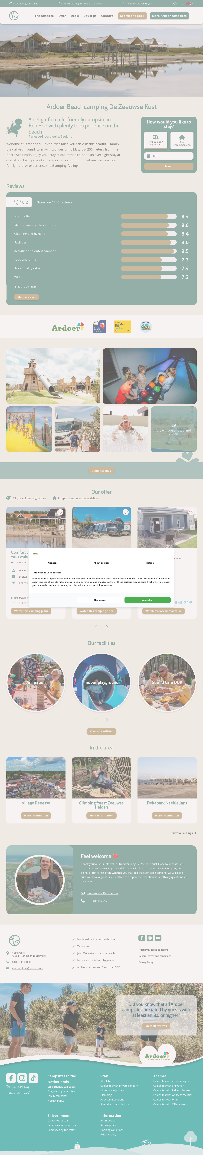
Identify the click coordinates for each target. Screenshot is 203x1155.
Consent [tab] (52, 563)
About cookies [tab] (101, 563)
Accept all (147, 600)
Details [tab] (150, 563)
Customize (100, 600)
